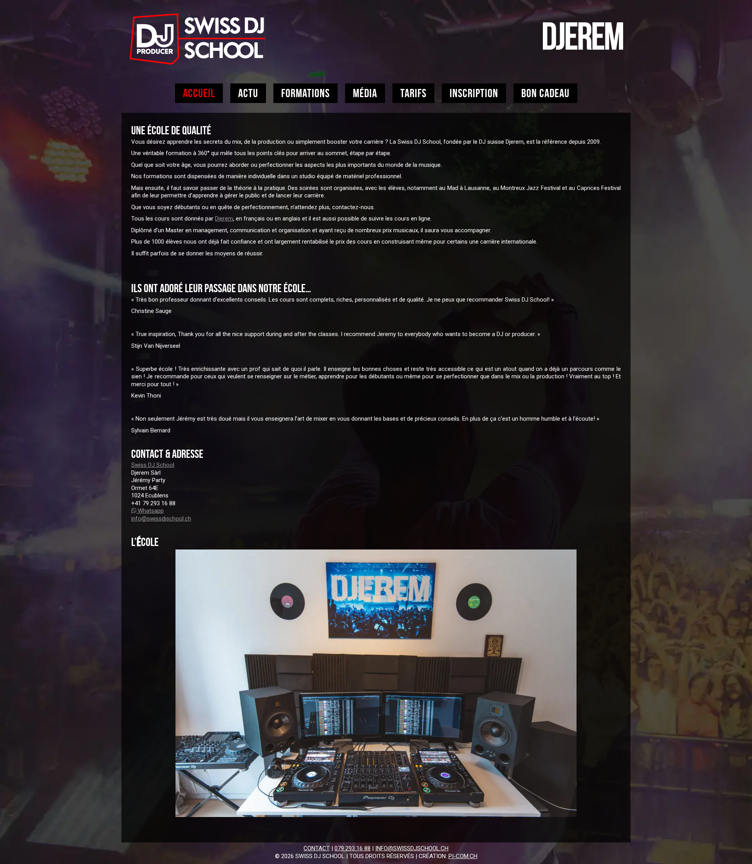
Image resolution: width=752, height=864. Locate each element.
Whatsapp (150, 510)
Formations (305, 93)
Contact (317, 848)
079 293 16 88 (352, 848)
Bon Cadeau (545, 93)
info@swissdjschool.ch (161, 518)
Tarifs (413, 93)
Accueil (199, 93)
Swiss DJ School (152, 464)
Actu (248, 93)
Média (365, 93)
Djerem (224, 218)
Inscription (474, 93)
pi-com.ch (462, 856)
